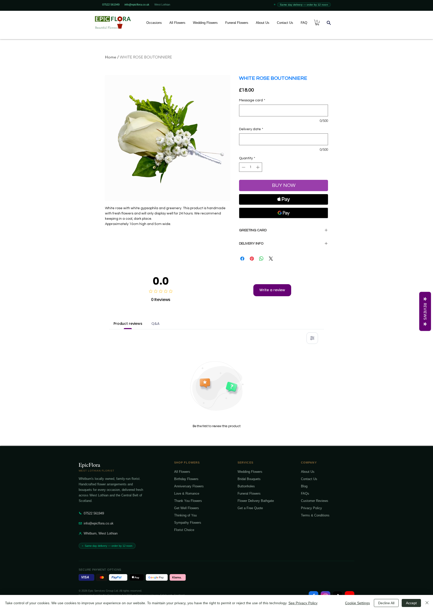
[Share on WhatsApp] (261, 259)
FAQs (305, 493)
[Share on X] (271, 259)
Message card (252, 100)
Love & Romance (186, 493)
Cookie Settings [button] (357, 603)
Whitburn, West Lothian (101, 533)
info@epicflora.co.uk (99, 523)
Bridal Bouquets (249, 479)
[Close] (427, 603)
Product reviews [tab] (128, 323)
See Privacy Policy (302, 603)
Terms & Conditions (315, 515)
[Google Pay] (283, 213)
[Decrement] (243, 167)
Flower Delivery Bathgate (256, 501)
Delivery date (251, 129)
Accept (411, 603)
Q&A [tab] (155, 323)
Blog (304, 486)
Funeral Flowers (249, 493)
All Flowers (182, 472)
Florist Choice (184, 530)
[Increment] (258, 167)
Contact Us (309, 479)
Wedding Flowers (250, 472)
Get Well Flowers (186, 508)
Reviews (425, 311)
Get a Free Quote (250, 508)
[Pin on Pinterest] (252, 259)
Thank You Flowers (188, 501)
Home (110, 57)
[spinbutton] (250, 167)
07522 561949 (94, 513)
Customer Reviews (314, 501)
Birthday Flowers (186, 479)
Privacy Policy (311, 508)
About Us (307, 472)
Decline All (386, 603)
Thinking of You (185, 515)
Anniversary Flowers (189, 486)
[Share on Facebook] (242, 259)
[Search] (329, 22)
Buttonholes (246, 486)
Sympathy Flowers (187, 522)
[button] (154, 22)
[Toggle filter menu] (312, 338)
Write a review (272, 289)
